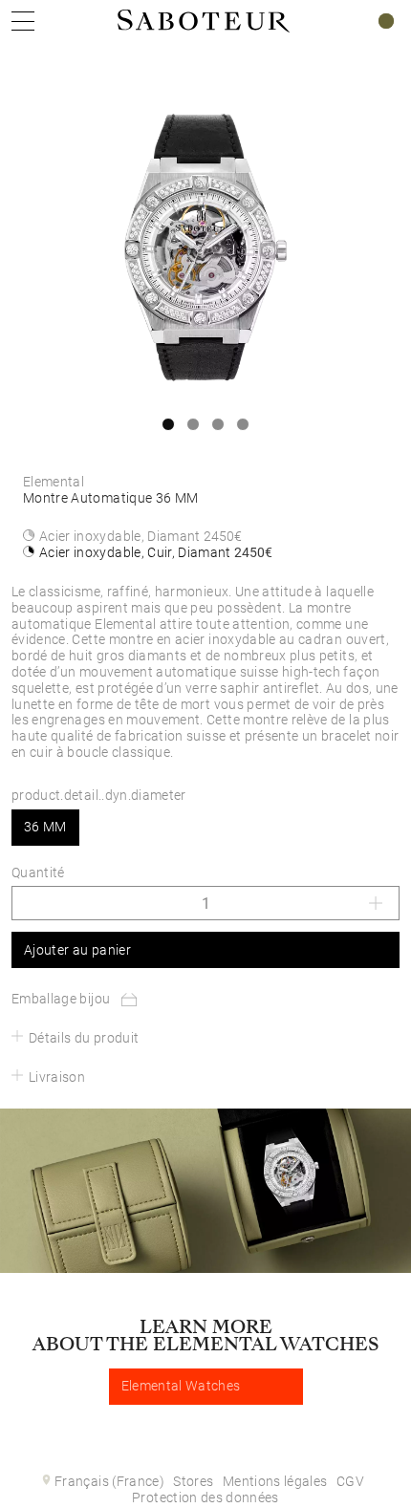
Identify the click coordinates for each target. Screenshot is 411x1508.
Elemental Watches (181, 1385)
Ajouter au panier (77, 950)
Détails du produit (84, 1037)
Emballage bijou (60, 998)
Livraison (57, 1077)
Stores (193, 1481)
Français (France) (109, 1481)
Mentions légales (275, 1481)
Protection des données (205, 1497)
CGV (350, 1481)
